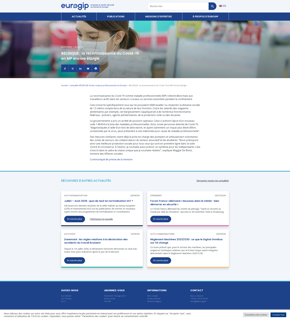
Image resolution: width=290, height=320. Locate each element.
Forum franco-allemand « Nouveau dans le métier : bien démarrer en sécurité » (184, 202)
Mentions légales (154, 301)
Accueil (64, 85)
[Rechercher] (212, 6)
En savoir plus (74, 218)
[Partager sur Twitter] (72, 68)
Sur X (63, 301)
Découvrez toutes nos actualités (213, 180)
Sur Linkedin (66, 296)
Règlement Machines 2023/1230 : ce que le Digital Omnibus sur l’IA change (186, 241)
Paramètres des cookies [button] (256, 314)
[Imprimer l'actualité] (96, 68)
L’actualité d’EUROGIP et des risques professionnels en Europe (98, 85)
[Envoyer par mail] (88, 68)
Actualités (79, 16)
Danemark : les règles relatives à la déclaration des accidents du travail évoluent (96, 241)
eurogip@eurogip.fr (198, 301)
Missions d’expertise (158, 16)
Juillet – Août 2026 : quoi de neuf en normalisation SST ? (98, 201)
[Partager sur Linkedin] (80, 68)
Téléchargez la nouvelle (101, 219)
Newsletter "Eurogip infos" (115, 296)
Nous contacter (196, 296)
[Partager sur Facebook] (65, 68)
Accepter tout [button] (278, 314)
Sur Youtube (66, 298)
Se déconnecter (154, 298)
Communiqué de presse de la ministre (111, 159)
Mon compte (152, 296)
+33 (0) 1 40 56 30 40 (199, 298)
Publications (115, 16)
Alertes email (109, 298)
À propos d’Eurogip (205, 16)
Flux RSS (107, 301)
